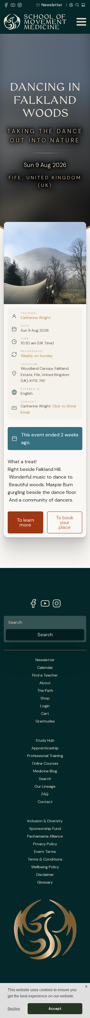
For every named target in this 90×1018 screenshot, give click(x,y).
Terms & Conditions (45, 859)
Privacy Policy (45, 844)
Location (29, 364)
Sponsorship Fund (45, 829)
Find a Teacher (45, 675)
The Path (45, 691)
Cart (45, 714)
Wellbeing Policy (45, 867)
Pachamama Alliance (45, 836)
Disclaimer (45, 875)
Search (45, 779)
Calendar (45, 668)
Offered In (30, 389)
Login (45, 706)
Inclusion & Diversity (45, 821)
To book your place (64, 522)
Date (25, 325)
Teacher (28, 313)
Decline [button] (14, 1008)
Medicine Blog (45, 771)
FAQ (45, 794)
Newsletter (51, 4)
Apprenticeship (45, 748)
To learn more (25, 522)
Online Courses (45, 763)
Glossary (45, 882)
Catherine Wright (36, 317)
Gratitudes (45, 721)
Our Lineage (45, 786)
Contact (28, 401)
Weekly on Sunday (37, 355)
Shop (45, 698)
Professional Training (45, 756)
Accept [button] (54, 1008)
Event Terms (45, 852)
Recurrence (31, 351)
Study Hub (45, 740)
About (45, 683)
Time (25, 338)
